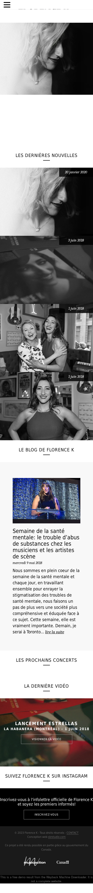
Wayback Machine (58, 877)
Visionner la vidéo (46, 739)
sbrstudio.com (57, 836)
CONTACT (73, 832)
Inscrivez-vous (46, 814)
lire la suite (54, 631)
